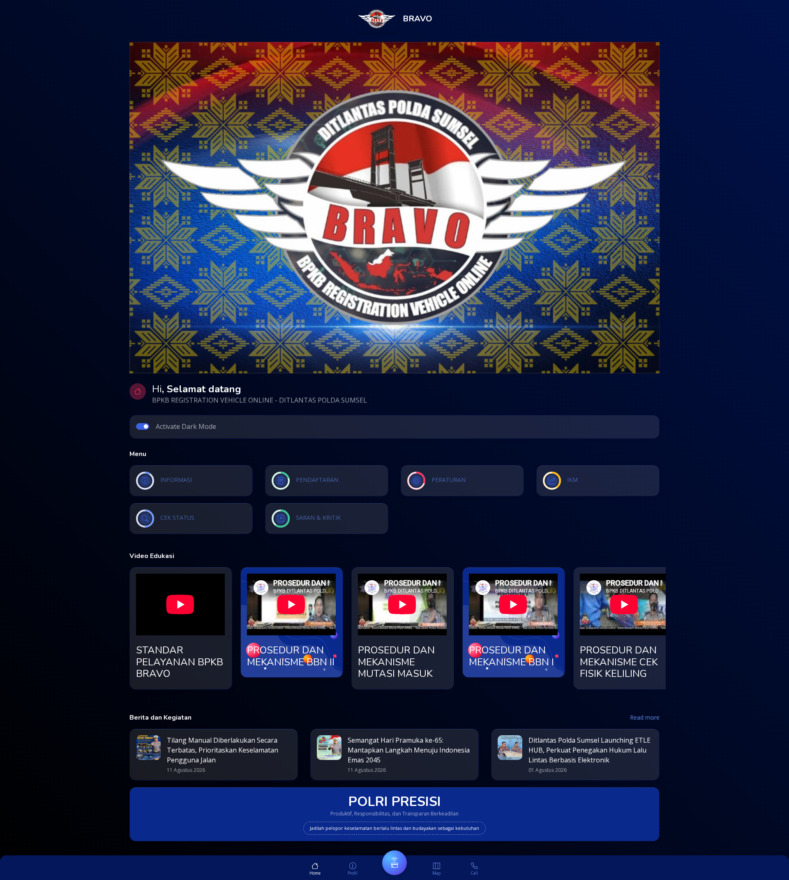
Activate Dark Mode (186, 426)
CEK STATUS (177, 517)
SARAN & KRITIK (318, 517)
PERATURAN (448, 480)
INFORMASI (176, 480)
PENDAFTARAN (317, 480)
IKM (572, 480)
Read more (645, 717)
